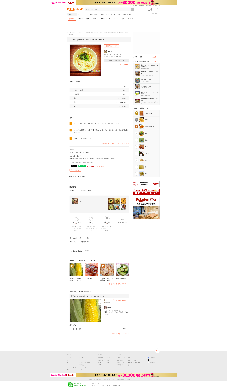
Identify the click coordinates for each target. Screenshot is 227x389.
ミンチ (87, 14)
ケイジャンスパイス (94, 14)
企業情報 (90, 379)
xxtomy (81, 199)
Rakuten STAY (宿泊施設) (134, 362)
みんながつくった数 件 (116, 60)
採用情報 (113, 379)
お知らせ (81, 369)
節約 (107, 362)
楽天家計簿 (141, 5)
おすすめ (71, 19)
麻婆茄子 (103, 14)
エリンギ (124, 14)
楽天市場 (157, 5)
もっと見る (154, 57)
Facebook (152, 357)
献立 (87, 19)
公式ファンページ (105, 19)
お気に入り (150, 10)
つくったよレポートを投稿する (120, 64)
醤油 (130, 14)
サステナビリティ (117, 385)
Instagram (152, 362)
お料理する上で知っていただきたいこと (114, 143)
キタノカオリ (81, 14)
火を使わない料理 (123, 32)
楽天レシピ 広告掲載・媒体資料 (123, 379)
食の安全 (130, 19)
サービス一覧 (95, 385)
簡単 (107, 360)
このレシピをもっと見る (119, 334)
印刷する (77, 170)
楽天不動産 (120, 360)
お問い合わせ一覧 (105, 385)
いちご (119, 14)
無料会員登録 (154, 13)
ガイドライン (82, 367)
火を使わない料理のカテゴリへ (117, 284)
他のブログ (101, 166)
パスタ (99, 362)
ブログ (129, 357)
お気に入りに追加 (112, 46)
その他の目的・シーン (92, 32)
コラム (94, 19)
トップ (69, 357)
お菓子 (99, 365)
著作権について (106, 379)
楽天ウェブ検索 (132, 360)
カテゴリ (80, 19)
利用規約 (81, 365)
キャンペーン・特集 (119, 19)
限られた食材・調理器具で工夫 (108, 32)
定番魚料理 (100, 360)
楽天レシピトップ (72, 32)
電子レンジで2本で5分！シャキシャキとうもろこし (87, 296)
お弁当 (108, 357)
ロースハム (114, 14)
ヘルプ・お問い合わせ (84, 362)
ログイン (157, 10)
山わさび (108, 14)
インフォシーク (133, 5)
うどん (75, 86)
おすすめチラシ (150, 5)
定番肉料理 (100, 357)
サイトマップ (82, 360)
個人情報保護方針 (97, 379)
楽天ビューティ (121, 362)
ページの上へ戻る (157, 351)
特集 (68, 369)
